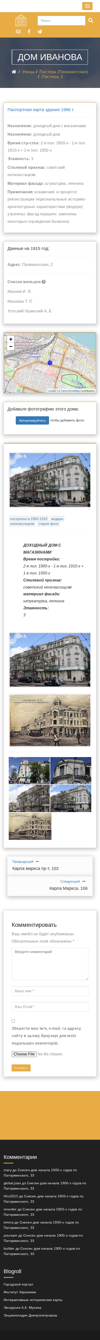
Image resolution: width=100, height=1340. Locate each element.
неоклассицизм (22, 524)
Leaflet (52, 391)
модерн (57, 519)
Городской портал (18, 1284)
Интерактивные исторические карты (33, 1300)
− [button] (10, 346)
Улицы (28, 72)
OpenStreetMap (70, 391)
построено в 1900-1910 (28, 519)
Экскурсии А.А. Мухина (22, 1307)
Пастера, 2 (52, 77)
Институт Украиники (20, 1292)
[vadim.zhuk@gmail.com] (18, 31)
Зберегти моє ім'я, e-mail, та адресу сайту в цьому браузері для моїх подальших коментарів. (46, 1035)
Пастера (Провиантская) (64, 72)
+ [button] (10, 339)
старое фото (48, 524)
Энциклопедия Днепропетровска (30, 1315)
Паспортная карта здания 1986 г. (41, 109)
